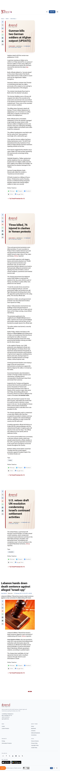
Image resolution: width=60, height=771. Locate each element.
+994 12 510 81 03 (5, 717)
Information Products (7, 743)
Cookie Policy (34, 747)
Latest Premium (5, 728)
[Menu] (57, 11)
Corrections (33, 735)
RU (56, 768)
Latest (3, 726)
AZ (54, 768)
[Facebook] (6, 756)
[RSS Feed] (22, 756)
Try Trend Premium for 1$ (17, 198)
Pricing (3, 741)
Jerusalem (10, 552)
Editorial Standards (35, 732)
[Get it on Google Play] (16, 762)
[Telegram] (16, 756)
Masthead (33, 728)
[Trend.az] (6, 11)
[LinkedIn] (19, 756)
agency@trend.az (5, 718)
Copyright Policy (35, 745)
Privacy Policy (34, 743)
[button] (2, 21)
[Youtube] (12, 756)
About (32, 726)
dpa (27, 67)
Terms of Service (35, 741)
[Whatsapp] (3, 756)
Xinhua (16, 256)
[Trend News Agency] (6, 705)
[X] (9, 756)
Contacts (33, 730)
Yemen (10, 460)
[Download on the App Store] (6, 762)
